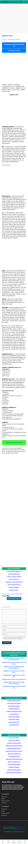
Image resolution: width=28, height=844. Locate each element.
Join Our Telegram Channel (14, 576)
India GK (3, 798)
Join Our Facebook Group (14, 584)
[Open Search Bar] (23, 2)
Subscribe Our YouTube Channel (14, 582)
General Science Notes (14, 442)
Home (3, 842)
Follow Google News (14, 579)
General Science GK (5, 800)
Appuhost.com (20, 828)
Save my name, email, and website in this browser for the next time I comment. (14, 637)
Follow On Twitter (14, 590)
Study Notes (7, 594)
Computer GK (4, 802)
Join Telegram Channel (14, 50)
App (25, 842)
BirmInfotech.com (20, 827)
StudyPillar (4, 2)
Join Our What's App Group (14, 571)
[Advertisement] (14, 19)
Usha (6, 39)
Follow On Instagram (14, 587)
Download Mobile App (14, 574)
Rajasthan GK (4, 796)
